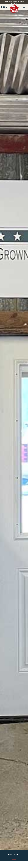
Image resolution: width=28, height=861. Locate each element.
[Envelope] (4, 7)
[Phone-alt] (6, 7)
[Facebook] (1, 7)
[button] (24, 7)
